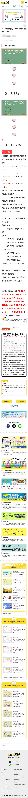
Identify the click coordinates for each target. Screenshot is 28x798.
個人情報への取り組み (19, 784)
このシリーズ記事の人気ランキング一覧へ (12, 677)
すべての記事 (2, 6)
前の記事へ (6, 401)
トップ (3, 743)
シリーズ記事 (14, 6)
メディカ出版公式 (15, 762)
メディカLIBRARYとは (25, 6)
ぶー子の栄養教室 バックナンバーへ (14, 405)
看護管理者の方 (5, 786)
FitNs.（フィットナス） (19, 769)
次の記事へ (21, 401)
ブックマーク (5, 783)
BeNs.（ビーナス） (18, 772)
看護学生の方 (5, 791)
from (9, 757)
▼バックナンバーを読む (7, 40)
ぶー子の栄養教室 (6, 36)
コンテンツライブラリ (19, 777)
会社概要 (16, 779)
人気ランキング (8, 6)
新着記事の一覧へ (7, 613)
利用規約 (16, 782)
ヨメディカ (16, 774)
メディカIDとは (17, 787)
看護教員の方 (5, 788)
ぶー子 (13, 36)
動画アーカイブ (20, 6)
